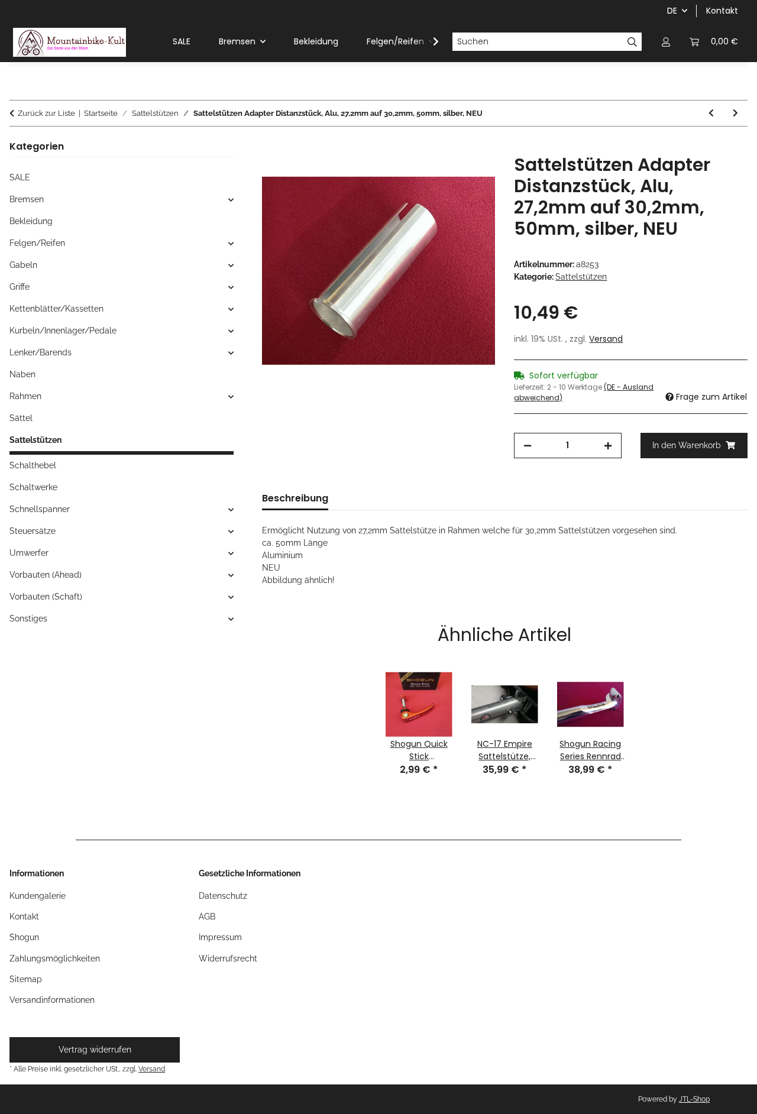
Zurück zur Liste (46, 113)
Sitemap (25, 979)
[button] (666, 41)
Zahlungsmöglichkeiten (54, 958)
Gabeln (23, 265)
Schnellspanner (39, 509)
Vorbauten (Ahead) (45, 574)
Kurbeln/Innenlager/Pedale (63, 330)
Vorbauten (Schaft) (45, 596)
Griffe (19, 287)
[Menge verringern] (528, 445)
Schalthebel (32, 465)
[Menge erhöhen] (608, 445)
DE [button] (672, 11)
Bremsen (26, 199)
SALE (19, 177)
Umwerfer (28, 553)
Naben (22, 374)
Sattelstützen (581, 276)
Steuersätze (32, 531)
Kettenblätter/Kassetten (56, 308)
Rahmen (25, 396)
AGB (207, 916)
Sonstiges (28, 618)
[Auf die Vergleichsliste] (470, 177)
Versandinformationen (52, 1000)
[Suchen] (632, 42)
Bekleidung (31, 221)
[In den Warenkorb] (271, 147)
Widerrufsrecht (228, 958)
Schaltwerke (33, 487)
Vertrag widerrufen (95, 1049)
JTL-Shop (694, 1099)
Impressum (220, 937)
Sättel (21, 418)
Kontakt (722, 11)
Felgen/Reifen (37, 243)
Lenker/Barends (40, 352)
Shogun (24, 937)
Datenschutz (223, 896)
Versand (606, 339)
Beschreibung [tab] (295, 498)
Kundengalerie (37, 896)
